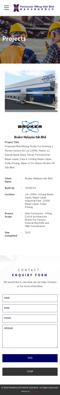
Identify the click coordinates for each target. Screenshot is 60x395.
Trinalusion (34, 391)
